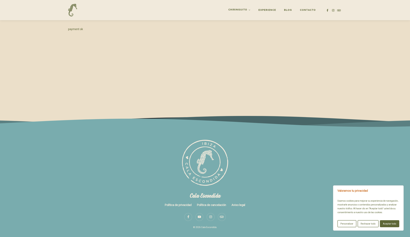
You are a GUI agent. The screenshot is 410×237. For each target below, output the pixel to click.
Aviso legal (238, 205)
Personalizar (346, 223)
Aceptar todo (389, 223)
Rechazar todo (368, 223)
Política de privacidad (178, 205)
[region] (368, 208)
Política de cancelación (211, 205)
